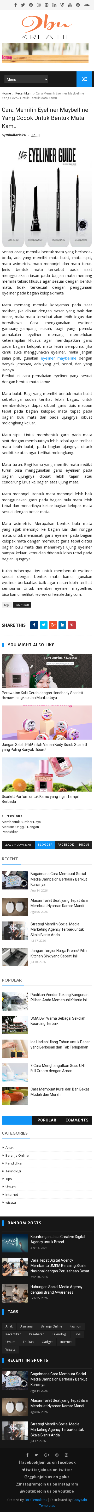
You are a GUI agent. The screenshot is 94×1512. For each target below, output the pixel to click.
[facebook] (15, 5)
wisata (10, 1202)
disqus (84, 844)
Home (6, 93)
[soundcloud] (87, 5)
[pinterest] (31, 5)
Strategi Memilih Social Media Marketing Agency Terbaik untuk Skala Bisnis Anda (57, 929)
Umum (10, 1186)
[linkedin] (54, 5)
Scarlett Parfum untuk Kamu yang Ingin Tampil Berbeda (40, 799)
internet (11, 1194)
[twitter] (23, 5)
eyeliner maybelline (59, 358)
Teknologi (13, 1171)
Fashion (75, 1326)
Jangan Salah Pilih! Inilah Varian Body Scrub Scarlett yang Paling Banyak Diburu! (44, 747)
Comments (77, 1120)
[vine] (62, 5)
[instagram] (39, 5)
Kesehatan (36, 1334)
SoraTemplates (36, 1500)
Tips (8, 1178)
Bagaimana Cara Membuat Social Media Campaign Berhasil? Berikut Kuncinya (59, 879)
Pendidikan (14, 1163)
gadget (47, 1342)
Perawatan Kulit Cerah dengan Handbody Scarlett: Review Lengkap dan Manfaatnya (43, 695)
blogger (45, 844)
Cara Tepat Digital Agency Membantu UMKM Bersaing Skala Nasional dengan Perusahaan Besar (60, 1265)
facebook (66, 844)
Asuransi (26, 1326)
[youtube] (70, 5)
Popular (47, 1120)
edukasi (28, 1342)
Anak (9, 1147)
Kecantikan (23, 93)
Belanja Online (17, 1155)
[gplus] (46, 1455)
